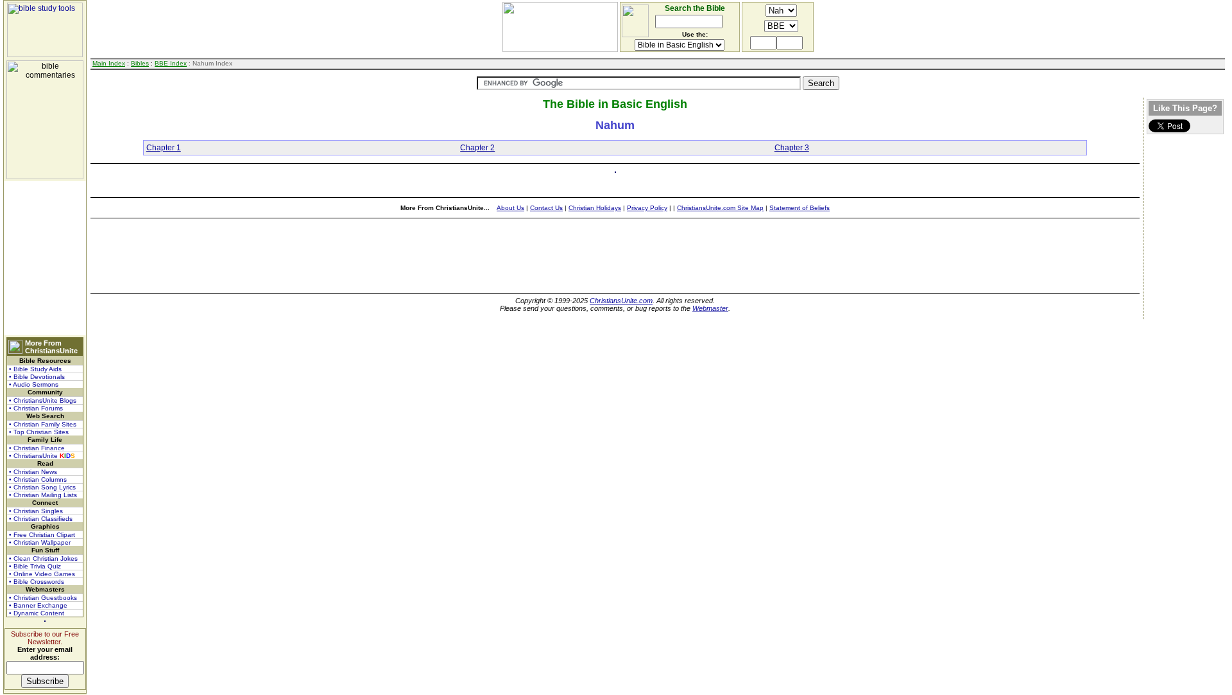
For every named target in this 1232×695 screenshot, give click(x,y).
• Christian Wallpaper (40, 542)
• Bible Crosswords (36, 581)
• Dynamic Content (36, 613)
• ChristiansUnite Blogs (42, 400)
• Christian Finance (37, 448)
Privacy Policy (647, 207)
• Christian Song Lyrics (42, 487)
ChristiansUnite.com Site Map (720, 207)
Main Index (108, 63)
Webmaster (710, 308)
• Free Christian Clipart (42, 534)
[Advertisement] (44, 258)
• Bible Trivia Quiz (35, 566)
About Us (510, 207)
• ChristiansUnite (42, 455)
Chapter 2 (477, 147)
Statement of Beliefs (799, 207)
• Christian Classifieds (41, 518)
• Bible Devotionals (37, 376)
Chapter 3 (791, 147)
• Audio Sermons (33, 384)
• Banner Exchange (38, 605)
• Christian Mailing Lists (43, 494)
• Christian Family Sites (42, 424)
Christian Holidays (595, 207)
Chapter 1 (163, 147)
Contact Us (546, 207)
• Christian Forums (36, 408)
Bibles (140, 63)
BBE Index (171, 63)
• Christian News (33, 471)
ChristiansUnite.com (621, 300)
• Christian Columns (38, 479)
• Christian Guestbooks (43, 597)
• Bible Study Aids (35, 369)
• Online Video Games (42, 573)
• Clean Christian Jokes (43, 558)
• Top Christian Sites (39, 431)
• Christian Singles (36, 511)
